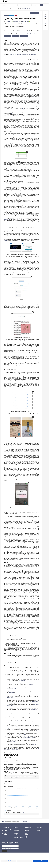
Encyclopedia (27, 836)
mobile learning (11, 54)
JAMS (26, 837)
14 (22, 108)
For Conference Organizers (18, 837)
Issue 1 (19, 8)
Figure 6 (37, 477)
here (17, 777)
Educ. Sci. (4, 821)
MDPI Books (27, 830)
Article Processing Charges (7, 829)
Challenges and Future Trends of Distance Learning (28, 33)
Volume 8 (15, 8)
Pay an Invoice (4, 830)
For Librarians (16, 833)
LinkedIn (38, 829)
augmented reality (18, 54)
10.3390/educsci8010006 (26, 8)
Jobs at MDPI (4, 834)
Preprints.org (27, 831)
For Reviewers (16, 830)
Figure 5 (7, 413)
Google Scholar (18, 668)
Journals (4, 8)
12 (38, 100)
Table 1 (22, 146)
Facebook (38, 830)
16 (14, 118)
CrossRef (23, 668)
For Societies (16, 836)
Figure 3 (22, 308)
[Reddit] (15, 755)
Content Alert (25, 821)
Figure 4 (31, 389)
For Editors (15, 831)
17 (20, 120)
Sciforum (26, 829)
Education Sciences (10, 8)
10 (33, 96)
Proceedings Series (28, 838)
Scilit (27, 668)
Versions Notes (24, 36)
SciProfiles (27, 834)
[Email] (5, 755)
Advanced (45, 5)
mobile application (32, 54)
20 (26, 558)
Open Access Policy (5, 831)
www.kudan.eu (7, 219)
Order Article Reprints (34, 13)
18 (14, 520)
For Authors (16, 829)
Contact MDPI (4, 833)
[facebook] (11, 755)
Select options (5, 846)
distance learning (25, 54)
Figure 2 (26, 274)
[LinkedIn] (9, 755)
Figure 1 (5, 240)
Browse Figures (16, 36)
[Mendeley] (17, 755)
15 (11, 113)
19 (15, 555)
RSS (20, 821)
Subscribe (4, 850)
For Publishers (16, 834)
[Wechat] (13, 755)
